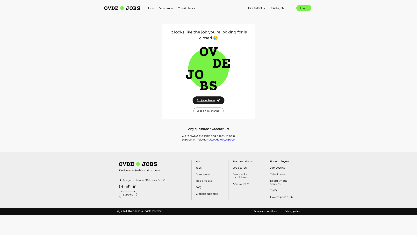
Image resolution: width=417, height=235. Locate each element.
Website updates (207, 193)
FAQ (198, 187)
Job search (240, 167)
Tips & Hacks (186, 8)
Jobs (151, 8)
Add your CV (241, 184)
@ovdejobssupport (222, 139)
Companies (165, 8)
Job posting (278, 167)
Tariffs (274, 190)
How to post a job (281, 197)
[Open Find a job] (286, 8)
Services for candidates (240, 176)
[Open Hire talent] (264, 8)
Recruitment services (278, 182)
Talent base (277, 174)
